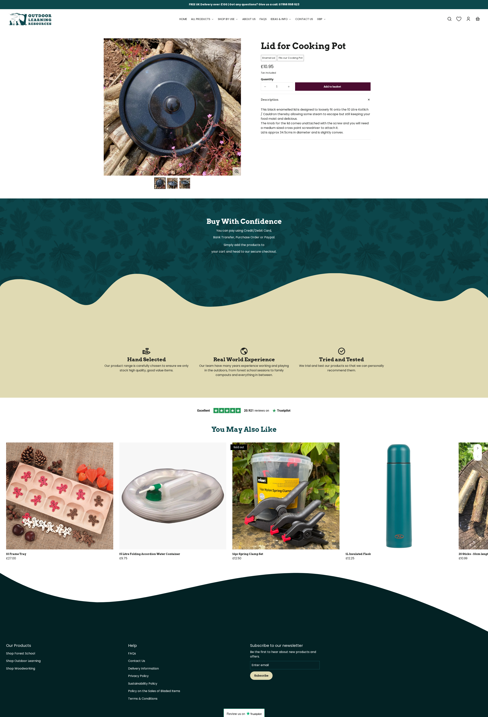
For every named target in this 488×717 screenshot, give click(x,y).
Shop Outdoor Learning (23, 661)
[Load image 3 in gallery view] (184, 183)
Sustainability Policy (142, 683)
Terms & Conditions (142, 698)
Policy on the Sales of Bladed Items (154, 691)
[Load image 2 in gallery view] (172, 183)
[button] (449, 19)
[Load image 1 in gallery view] (160, 183)
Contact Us (136, 661)
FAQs (132, 653)
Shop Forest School (20, 653)
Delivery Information (143, 668)
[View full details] (59, 496)
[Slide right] (478, 448)
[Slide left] (478, 456)
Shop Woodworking (20, 668)
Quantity (267, 79)
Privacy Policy (138, 676)
